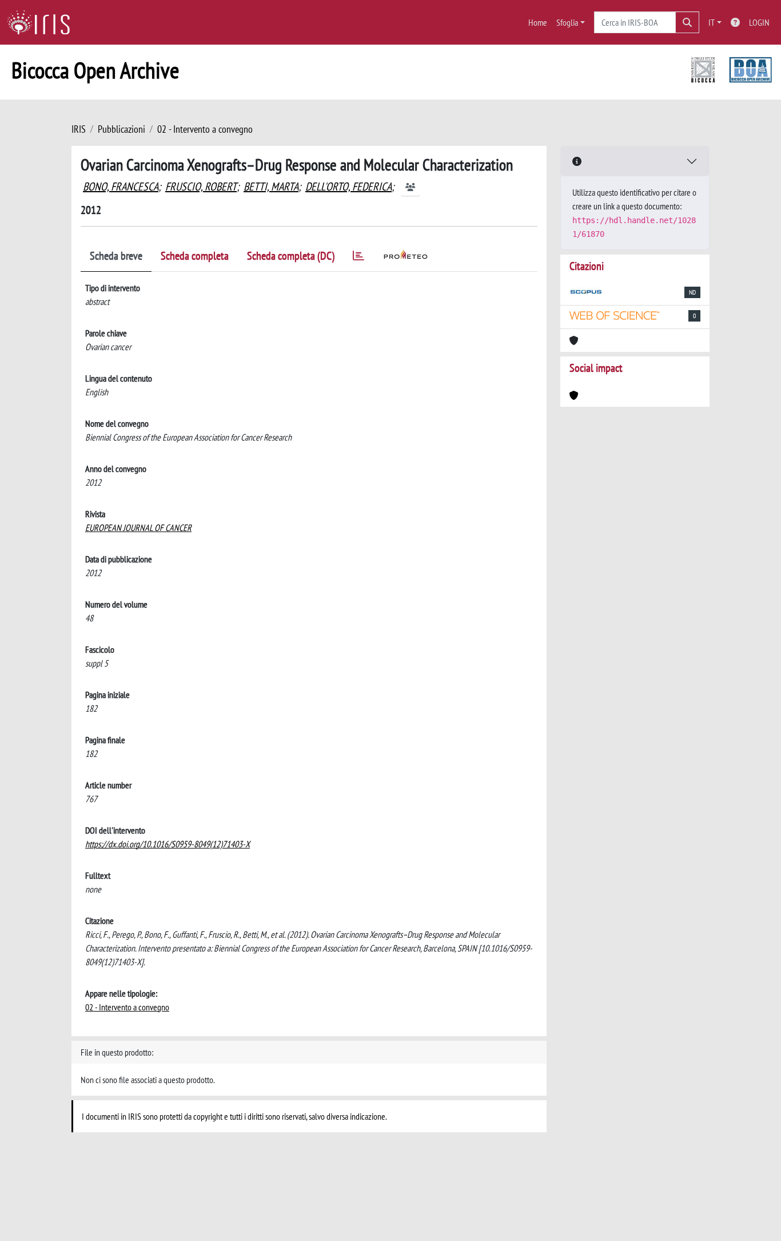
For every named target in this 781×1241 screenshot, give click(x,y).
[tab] (358, 257)
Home (537, 22)
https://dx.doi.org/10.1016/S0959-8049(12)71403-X (167, 844)
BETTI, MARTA (271, 186)
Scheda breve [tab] (116, 255)
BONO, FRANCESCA (120, 186)
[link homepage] (43, 22)
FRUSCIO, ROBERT (201, 186)
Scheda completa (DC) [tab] (290, 255)
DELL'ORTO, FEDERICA (348, 186)
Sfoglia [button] (567, 22)
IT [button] (711, 22)
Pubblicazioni (121, 129)
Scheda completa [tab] (195, 255)
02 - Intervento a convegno (205, 129)
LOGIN (759, 22)
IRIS (78, 129)
